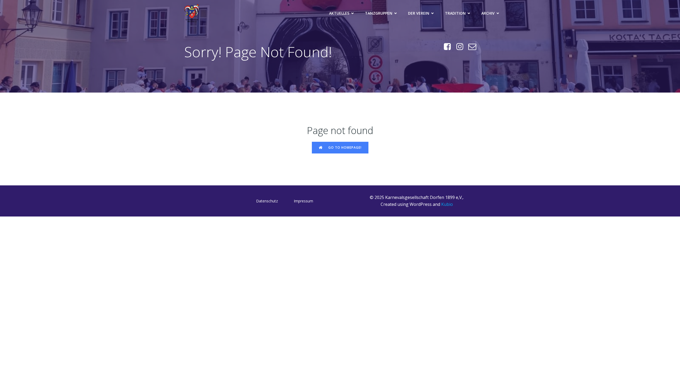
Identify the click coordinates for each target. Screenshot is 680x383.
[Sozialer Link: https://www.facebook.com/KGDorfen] (449, 47)
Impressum (303, 200)
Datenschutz (267, 200)
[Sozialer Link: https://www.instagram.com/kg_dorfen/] (462, 47)
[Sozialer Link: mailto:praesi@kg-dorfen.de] (474, 47)
